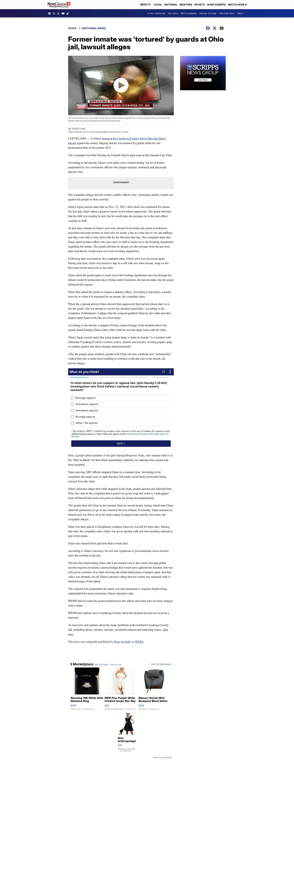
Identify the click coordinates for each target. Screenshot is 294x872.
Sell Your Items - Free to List (108, 665)
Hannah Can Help (208, 13)
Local (158, 4)
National (170, 4)
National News (94, 28)
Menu (144, 4)
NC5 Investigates (189, 13)
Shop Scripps (216, 4)
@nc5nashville (68, 13)
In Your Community (156, 13)
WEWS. (139, 641)
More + (241, 13)
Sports (199, 4)
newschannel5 (50, 13)
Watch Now (236, 4)
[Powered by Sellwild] (166, 757)
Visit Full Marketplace (161, 664)
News (72, 28)
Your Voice (173, 13)
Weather (185, 4)
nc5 (59, 13)
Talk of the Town (226, 13)
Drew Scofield (122, 641)
